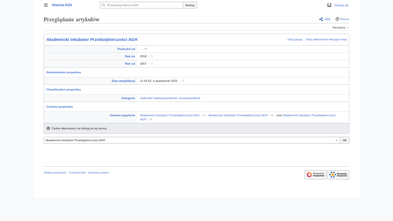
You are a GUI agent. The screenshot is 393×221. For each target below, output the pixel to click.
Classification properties (63, 89)
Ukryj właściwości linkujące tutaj (326, 39)
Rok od (130, 63)
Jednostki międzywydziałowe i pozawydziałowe (170, 98)
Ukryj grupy (295, 39)
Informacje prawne (98, 172)
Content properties (59, 106)
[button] (46, 5)
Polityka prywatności (55, 172)
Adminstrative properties (63, 72)
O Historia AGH (77, 172)
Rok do (130, 56)
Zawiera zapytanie (122, 115)
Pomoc (344, 19)
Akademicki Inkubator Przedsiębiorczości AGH (91, 39)
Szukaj (189, 5)
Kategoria (128, 98)
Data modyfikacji (123, 80)
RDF (328, 19)
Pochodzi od (126, 49)
